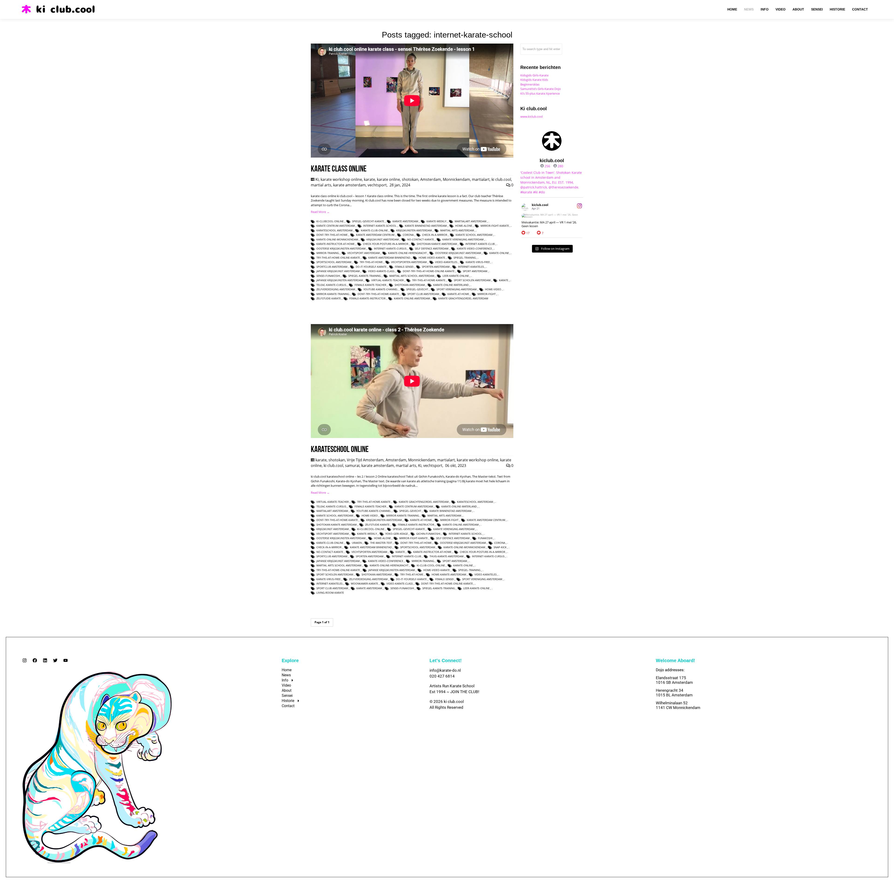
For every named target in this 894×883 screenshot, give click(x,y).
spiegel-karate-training (364, 275)
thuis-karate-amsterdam (447, 556)
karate (369, 179)
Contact (288, 706)
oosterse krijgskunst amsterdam (458, 253)
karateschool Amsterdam (334, 230)
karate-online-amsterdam (412, 298)
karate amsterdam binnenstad (389, 257)
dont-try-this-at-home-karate (378, 294)
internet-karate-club (480, 244)
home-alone (463, 225)
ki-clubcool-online (330, 221)
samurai (352, 465)
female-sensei (404, 266)
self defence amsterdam (431, 248)
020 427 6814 (442, 676)
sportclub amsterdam (331, 266)
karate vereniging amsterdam (463, 239)
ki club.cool (501, 179)
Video (286, 685)
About (286, 690)
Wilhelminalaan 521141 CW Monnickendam (678, 705)
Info (285, 680)
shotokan (410, 179)
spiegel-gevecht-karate (368, 221)
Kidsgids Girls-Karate (534, 75)
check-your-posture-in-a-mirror (385, 244)
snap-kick (500, 547)
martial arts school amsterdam (411, 275)
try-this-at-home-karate (428, 280)
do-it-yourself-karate (371, 266)
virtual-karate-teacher (387, 280)
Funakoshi (485, 538)
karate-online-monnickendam (337, 239)
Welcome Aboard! (675, 660)
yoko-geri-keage (396, 533)
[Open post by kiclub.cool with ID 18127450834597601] (552, 216)
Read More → (320, 212)
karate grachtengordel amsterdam (463, 298)
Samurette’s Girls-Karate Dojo (540, 89)
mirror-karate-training (332, 294)
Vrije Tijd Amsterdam (365, 459)
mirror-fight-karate (495, 225)
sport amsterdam (475, 271)
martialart (481, 179)
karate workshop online (341, 179)
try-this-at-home (371, 262)
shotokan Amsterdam (410, 285)
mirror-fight (486, 294)
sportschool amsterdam (333, 262)
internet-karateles (471, 266)
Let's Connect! (446, 660)
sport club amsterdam (423, 294)
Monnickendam (456, 179)
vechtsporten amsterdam (409, 262)
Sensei (287, 695)
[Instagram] (24, 660)
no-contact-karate (420, 239)
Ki (317, 179)
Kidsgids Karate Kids (534, 80)
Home (286, 670)
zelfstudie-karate (328, 298)
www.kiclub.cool (531, 116)
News (286, 675)
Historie (288, 700)
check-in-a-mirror (434, 234)
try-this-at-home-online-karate (338, 257)
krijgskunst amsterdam (382, 239)
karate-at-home (458, 294)
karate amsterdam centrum (375, 234)
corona (408, 234)
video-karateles (446, 262)
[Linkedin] (45, 660)
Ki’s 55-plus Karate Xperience (540, 93)
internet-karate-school (379, 225)
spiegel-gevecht (417, 289)
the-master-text (381, 542)
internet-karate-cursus (390, 248)
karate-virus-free (478, 262)
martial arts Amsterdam (457, 230)
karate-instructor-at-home (335, 244)
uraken (357, 542)
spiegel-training (465, 257)
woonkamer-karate (364, 583)
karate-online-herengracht (407, 253)
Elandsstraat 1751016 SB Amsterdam (674, 680)
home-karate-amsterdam (449, 574)
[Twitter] (55, 660)
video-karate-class (381, 271)
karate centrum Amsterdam (335, 225)
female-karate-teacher (370, 285)
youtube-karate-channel (380, 289)
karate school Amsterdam (474, 234)
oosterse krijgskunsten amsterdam (341, 248)
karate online (388, 179)
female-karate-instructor (367, 298)
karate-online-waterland (451, 285)
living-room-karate (330, 592)
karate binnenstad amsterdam (426, 225)
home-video (493, 289)
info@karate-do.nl (445, 670)
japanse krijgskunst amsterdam (338, 271)
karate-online (499, 253)
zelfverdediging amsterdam (335, 289)
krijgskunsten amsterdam (414, 230)
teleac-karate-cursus (331, 285)
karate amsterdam (349, 185)
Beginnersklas (529, 84)
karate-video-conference (474, 248)
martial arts (321, 185)
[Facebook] (35, 660)
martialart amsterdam (470, 221)
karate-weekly (436, 221)
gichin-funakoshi (428, 533)
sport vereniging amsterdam (457, 289)
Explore (290, 660)
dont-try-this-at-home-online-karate (428, 271)
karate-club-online (374, 230)
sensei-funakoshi (328, 275)
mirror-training (327, 253)
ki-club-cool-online (431, 565)
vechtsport (377, 185)
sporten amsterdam (436, 266)
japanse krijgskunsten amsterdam (339, 280)
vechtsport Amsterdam (363, 253)
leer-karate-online (456, 275)
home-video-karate (432, 257)
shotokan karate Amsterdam (437, 244)
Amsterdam (430, 179)
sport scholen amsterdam (472, 280)
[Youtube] (65, 660)
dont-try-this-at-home (332, 234)
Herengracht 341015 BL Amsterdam (674, 692)
